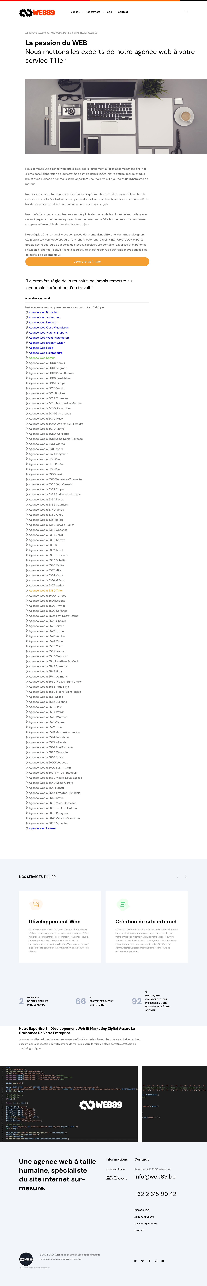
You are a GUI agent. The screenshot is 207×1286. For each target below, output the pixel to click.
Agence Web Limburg (43, 322)
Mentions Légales (115, 1169)
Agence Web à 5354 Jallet (46, 535)
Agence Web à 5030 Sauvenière (50, 408)
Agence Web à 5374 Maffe (46, 575)
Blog (109, 12)
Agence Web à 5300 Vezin (46, 474)
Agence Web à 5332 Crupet (47, 489)
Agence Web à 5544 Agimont (48, 676)
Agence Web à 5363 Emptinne (48, 555)
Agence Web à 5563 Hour (45, 707)
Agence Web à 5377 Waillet (46, 585)
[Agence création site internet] (149, 1261)
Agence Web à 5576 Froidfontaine (51, 747)
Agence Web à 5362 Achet (46, 550)
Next (186, 878)
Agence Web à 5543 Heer (45, 671)
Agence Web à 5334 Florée (46, 499)
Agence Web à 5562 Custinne (48, 702)
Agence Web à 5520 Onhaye (47, 621)
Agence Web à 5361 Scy (44, 545)
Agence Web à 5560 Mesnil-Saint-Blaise (55, 692)
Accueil (75, 12)
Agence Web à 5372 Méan (46, 570)
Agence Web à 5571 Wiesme (47, 722)
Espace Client (142, 1210)
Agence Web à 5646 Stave (46, 798)
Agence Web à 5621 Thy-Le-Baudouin (53, 772)
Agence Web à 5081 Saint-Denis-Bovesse (56, 439)
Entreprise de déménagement (34, 1267)
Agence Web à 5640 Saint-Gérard (51, 783)
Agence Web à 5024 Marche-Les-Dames (55, 403)
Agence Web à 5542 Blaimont (48, 666)
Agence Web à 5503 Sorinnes (48, 611)
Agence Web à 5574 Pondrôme (49, 737)
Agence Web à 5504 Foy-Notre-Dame (54, 616)
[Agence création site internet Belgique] (156, 1261)
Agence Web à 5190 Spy (44, 469)
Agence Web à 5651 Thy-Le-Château (53, 808)
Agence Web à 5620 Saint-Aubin (50, 767)
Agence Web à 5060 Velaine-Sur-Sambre (56, 423)
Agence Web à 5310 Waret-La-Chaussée (55, 479)
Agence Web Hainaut (42, 828)
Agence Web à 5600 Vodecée (48, 762)
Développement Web (55, 921)
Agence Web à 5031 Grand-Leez (50, 413)
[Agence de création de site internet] (163, 1261)
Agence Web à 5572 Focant (46, 727)
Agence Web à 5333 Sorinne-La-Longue (55, 494)
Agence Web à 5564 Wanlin (46, 712)
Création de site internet (146, 921)
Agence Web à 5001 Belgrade (48, 368)
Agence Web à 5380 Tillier (46, 590)
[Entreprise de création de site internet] (135, 1261)
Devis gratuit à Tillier (87, 261)
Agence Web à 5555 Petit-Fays (49, 686)
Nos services (93, 12)
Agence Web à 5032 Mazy (46, 418)
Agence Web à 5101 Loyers (46, 449)
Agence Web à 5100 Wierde (47, 444)
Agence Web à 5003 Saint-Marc (50, 378)
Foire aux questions (145, 1223)
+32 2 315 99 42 (155, 1194)
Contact (123, 12)
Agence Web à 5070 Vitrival (47, 428)
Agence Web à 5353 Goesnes (48, 530)
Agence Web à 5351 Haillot (46, 520)
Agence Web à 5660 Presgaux (48, 813)
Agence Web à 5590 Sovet (46, 757)
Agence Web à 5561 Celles (46, 697)
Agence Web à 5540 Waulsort (48, 656)
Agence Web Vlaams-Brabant (48, 332)
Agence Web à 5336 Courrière (48, 504)
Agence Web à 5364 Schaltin (47, 560)
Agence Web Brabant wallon (47, 343)
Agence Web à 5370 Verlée (46, 565)
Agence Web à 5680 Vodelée (48, 823)
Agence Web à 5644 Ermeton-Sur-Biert (54, 793)
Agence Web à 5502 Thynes (47, 606)
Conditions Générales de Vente (116, 1177)
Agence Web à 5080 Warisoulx (49, 434)
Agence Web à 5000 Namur (47, 363)
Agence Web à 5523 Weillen (47, 636)
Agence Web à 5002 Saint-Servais (51, 373)
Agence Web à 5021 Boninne (47, 393)
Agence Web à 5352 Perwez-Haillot (51, 525)
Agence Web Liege (41, 348)
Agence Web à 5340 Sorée (46, 509)
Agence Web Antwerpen (44, 317)
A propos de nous (144, 1217)
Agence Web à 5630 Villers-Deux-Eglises (55, 777)
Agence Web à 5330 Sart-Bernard (51, 484)
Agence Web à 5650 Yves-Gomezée (53, 803)
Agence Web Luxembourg (45, 353)
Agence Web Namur (42, 358)
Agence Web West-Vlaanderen (49, 337)
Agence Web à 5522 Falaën (46, 631)
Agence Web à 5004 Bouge (47, 383)
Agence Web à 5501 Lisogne (47, 600)
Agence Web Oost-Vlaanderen (49, 327)
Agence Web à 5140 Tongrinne (48, 454)
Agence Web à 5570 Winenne (48, 717)
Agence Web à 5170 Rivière (46, 464)
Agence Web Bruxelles (43, 312)
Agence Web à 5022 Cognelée (48, 398)
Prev (177, 878)
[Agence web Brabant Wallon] (142, 1261)
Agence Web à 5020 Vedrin (46, 388)
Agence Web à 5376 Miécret (47, 580)
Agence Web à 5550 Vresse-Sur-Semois (55, 681)
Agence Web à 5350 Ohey (46, 514)
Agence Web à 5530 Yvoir (46, 646)
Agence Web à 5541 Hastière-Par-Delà (54, 661)
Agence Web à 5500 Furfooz (47, 595)
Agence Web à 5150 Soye (45, 459)
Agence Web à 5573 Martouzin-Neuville (54, 732)
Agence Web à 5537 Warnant (48, 651)
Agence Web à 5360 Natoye (47, 540)
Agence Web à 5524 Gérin (46, 641)
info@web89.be (155, 1176)
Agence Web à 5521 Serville (46, 626)
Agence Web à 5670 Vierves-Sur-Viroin (54, 818)
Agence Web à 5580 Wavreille (48, 752)
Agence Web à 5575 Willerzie (47, 742)
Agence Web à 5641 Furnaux (47, 788)
